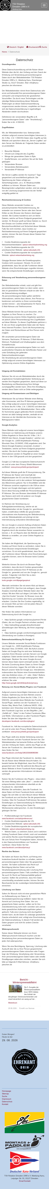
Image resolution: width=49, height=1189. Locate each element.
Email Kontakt (24, 1181)
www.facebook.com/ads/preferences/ (17, 818)
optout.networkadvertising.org (34, 245)
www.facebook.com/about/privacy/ (16, 847)
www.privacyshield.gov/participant (25, 467)
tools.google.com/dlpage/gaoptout (16, 580)
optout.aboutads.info (31, 250)
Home (4, 52)
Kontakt (5, 1104)
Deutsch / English (16, 47)
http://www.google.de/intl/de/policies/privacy (20, 683)
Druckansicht (33, 47)
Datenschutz (7, 1101)
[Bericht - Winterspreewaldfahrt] (15, 988)
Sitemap (5, 1094)
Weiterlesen (12, 1003)
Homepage (6, 1091)
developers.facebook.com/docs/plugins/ (18, 721)
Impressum (6, 1099)
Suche (44, 47)
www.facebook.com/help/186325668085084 (20, 753)
